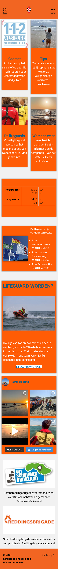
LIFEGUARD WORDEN (29, 366)
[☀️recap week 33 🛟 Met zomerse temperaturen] (15, 403)
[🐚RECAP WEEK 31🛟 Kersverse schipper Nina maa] (43, 431)
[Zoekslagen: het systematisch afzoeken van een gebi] (15, 431)
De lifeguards (14, 136)
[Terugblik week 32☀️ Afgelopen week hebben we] (43, 403)
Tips (43, 59)
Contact (14, 59)
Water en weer (43, 136)
